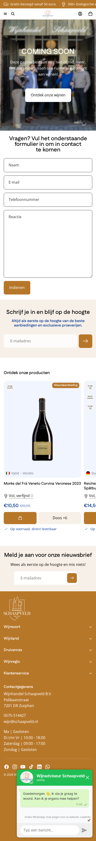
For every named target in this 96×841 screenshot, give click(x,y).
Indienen (17, 287)
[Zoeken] (12, 14)
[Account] (80, 14)
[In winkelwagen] (20, 518)
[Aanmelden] (85, 341)
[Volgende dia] (87, 457)
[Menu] (5, 13)
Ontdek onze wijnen (48, 95)
